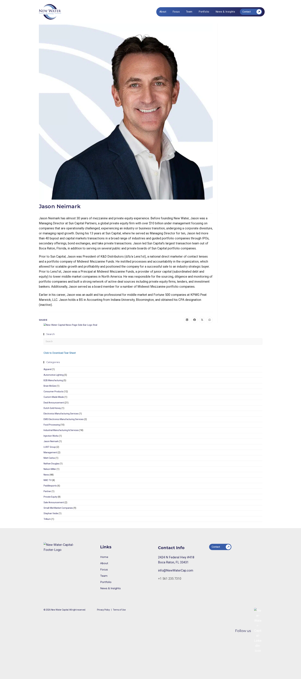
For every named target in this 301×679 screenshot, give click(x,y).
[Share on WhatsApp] (209, 320)
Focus (104, 569)
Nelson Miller (50, 469)
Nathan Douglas (51, 463)
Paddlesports (50, 485)
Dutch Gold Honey (52, 408)
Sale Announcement (54, 502)
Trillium (47, 519)
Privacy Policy (103, 609)
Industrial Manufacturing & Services (61, 430)
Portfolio (105, 582)
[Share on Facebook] (194, 320)
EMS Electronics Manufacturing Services (64, 419)
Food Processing (52, 424)
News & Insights (110, 588)
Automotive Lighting (54, 375)
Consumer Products (53, 391)
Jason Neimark (51, 441)
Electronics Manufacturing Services (61, 413)
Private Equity (50, 497)
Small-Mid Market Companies (58, 508)
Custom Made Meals (54, 397)
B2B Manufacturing (53, 380)
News (46, 474)
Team (104, 575)
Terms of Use (119, 609)
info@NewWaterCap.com (175, 570)
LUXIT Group (50, 447)
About (104, 563)
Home (104, 557)
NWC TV (48, 480)
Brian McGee (50, 386)
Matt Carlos (49, 458)
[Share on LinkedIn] (187, 320)
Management (50, 452)
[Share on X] (202, 320)
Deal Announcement (54, 402)
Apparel (47, 369)
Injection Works (51, 436)
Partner (47, 491)
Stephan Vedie (51, 513)
